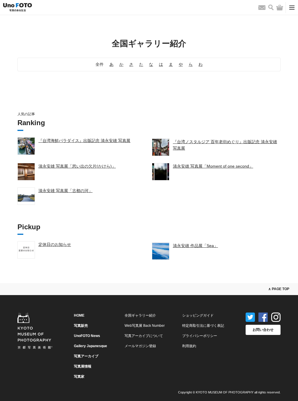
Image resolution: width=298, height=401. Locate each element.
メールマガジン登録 (140, 346)
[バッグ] (279, 7)
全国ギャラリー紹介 (140, 315)
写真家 (79, 377)
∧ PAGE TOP (278, 289)
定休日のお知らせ (54, 244)
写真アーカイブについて (144, 336)
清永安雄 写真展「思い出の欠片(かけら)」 (77, 166)
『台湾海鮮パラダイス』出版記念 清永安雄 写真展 (84, 140)
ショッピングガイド (198, 315)
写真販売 (81, 326)
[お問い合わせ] (262, 7)
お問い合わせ (263, 330)
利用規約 (189, 346)
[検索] (271, 7)
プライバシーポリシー (199, 336)
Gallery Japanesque (90, 346)
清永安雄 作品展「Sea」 (195, 245)
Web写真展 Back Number (145, 326)
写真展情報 (82, 366)
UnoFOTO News (87, 336)
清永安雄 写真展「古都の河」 (65, 190)
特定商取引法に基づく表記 (203, 326)
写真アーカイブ (86, 356)
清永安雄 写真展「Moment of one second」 (213, 166)
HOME (79, 315)
